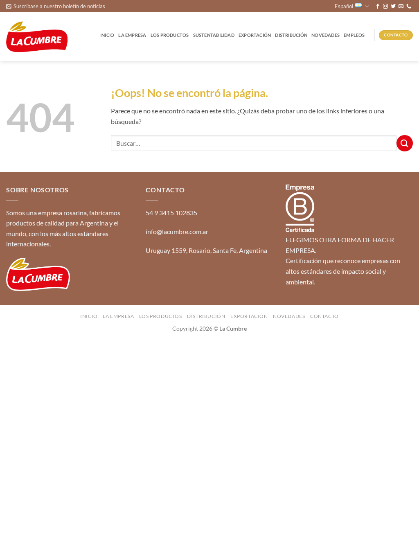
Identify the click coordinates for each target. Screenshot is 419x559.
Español (344, 6)
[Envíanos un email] (401, 6)
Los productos (170, 35)
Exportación (255, 35)
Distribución (291, 35)
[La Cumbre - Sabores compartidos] (37, 37)
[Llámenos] (408, 6)
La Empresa (132, 35)
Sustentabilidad (213, 35)
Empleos (354, 35)
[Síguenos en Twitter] (393, 6)
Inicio (107, 35)
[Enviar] (404, 143)
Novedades (325, 35)
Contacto (324, 316)
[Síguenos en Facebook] (377, 6)
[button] (55, 6)
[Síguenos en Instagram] (385, 6)
